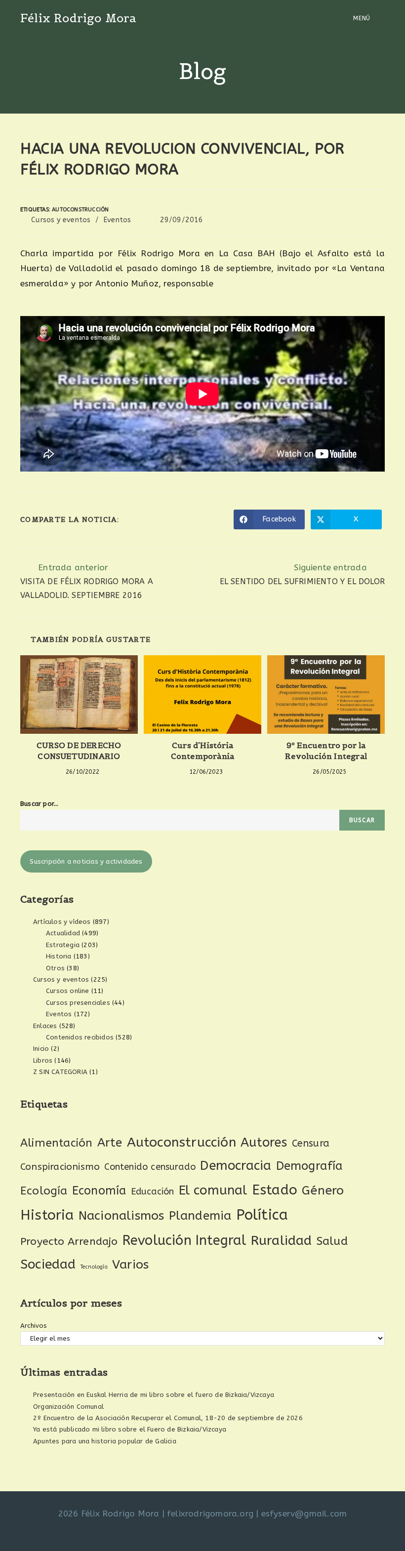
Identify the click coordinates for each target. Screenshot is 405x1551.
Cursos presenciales (78, 1002)
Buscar (362, 820)
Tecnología (94, 1267)
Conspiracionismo (60, 1166)
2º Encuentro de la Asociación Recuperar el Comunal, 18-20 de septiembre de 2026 (168, 1418)
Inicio (41, 1048)
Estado (274, 1190)
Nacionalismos (121, 1215)
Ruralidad (281, 1240)
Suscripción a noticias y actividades (86, 861)
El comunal (213, 1190)
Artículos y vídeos (62, 921)
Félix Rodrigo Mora (78, 18)
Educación (152, 1191)
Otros (55, 968)
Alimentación (56, 1143)
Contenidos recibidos (80, 1037)
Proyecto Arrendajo (69, 1241)
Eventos (117, 220)
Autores (264, 1142)
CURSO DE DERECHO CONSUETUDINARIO (79, 750)
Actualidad (63, 933)
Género (323, 1190)
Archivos (33, 1325)
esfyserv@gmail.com (304, 1513)
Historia (59, 956)
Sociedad (48, 1264)
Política (262, 1215)
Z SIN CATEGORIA (60, 1071)
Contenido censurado (150, 1166)
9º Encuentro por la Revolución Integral (326, 750)
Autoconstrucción (80, 209)
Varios (130, 1264)
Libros (42, 1060)
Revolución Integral (184, 1240)
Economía (99, 1190)
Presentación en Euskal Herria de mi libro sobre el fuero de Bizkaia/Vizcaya (153, 1394)
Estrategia (63, 945)
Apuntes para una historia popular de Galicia (104, 1441)
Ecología (44, 1190)
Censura (310, 1143)
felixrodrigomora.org (210, 1513)
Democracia (235, 1165)
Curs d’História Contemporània (203, 750)
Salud (332, 1241)
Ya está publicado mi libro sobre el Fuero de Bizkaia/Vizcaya (129, 1429)
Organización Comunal (68, 1406)
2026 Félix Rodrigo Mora (109, 1513)
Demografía (309, 1166)
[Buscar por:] (378, 18)
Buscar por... (39, 803)
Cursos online (67, 990)
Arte (109, 1143)
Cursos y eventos (60, 220)
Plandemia (200, 1215)
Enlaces (45, 1026)
